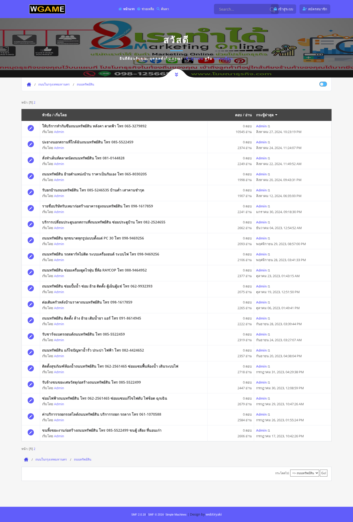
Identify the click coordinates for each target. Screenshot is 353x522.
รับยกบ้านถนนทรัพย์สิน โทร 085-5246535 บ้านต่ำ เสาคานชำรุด (93, 190)
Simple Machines (176, 514)
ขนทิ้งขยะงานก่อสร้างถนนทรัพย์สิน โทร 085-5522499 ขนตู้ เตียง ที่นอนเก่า (102, 430)
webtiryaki (214, 514)
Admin (59, 131)
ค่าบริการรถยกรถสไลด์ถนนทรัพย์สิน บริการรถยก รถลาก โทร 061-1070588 (101, 414)
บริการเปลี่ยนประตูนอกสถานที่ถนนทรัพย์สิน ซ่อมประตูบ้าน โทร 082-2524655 (103, 222)
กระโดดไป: (282, 473)
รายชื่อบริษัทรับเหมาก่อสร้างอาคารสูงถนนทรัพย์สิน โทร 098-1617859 (97, 206)
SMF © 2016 (156, 514)
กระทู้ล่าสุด (265, 114)
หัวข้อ (46, 114)
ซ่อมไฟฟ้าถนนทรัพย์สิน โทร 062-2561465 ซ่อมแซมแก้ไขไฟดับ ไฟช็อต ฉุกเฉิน (104, 398)
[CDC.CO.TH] (47, 9)
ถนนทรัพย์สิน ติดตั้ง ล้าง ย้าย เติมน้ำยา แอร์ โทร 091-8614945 (91, 318)
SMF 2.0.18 (138, 514)
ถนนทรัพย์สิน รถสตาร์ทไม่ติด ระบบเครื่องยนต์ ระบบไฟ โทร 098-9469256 (100, 254)
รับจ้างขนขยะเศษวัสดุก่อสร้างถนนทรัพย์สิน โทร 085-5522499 (91, 382)
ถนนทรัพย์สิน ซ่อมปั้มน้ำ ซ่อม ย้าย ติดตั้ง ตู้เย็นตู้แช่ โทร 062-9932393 (97, 286)
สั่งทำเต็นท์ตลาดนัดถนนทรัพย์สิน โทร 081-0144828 (83, 157)
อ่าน (248, 114)
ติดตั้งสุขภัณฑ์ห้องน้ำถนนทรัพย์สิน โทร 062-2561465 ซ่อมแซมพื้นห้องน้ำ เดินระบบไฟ (110, 366)
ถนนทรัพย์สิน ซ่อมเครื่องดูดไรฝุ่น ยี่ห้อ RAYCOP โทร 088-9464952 (94, 270)
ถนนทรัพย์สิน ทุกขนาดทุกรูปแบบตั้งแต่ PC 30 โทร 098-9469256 (93, 238)
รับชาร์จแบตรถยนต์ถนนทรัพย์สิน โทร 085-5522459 (83, 334)
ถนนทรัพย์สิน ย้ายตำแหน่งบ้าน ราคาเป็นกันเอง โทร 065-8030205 (94, 174)
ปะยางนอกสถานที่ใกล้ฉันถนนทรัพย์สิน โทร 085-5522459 (87, 141)
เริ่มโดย (61, 114)
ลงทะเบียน (223, 58)
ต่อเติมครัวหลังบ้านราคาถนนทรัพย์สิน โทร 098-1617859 (87, 302)
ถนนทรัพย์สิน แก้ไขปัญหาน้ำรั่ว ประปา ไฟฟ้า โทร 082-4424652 (93, 350)
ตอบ (238, 114)
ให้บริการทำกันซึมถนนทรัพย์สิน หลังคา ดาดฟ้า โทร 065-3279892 (94, 125)
